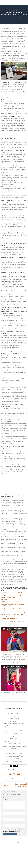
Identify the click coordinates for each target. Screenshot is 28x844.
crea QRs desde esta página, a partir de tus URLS (12, 592)
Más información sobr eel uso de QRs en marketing (13, 602)
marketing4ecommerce (12, 621)
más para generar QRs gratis (8, 597)
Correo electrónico (7, 817)
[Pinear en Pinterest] (17, 774)
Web (3, 823)
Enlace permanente (14, 780)
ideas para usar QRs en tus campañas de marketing (13, 612)
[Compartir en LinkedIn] (20, 774)
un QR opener (5, 599)
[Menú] (23, 2)
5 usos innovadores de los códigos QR (10, 618)
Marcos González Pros (19, 17)
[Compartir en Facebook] (10, 774)
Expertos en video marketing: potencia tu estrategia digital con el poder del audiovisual (20, 784)
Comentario (5, 799)
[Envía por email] (15, 774)
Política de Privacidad (21, 843)
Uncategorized (14, 10)
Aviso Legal (13, 843)
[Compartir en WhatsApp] (8, 774)
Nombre (4, 811)
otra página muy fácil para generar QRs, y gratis (12, 595)
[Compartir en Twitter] (13, 774)
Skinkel (9, 533)
